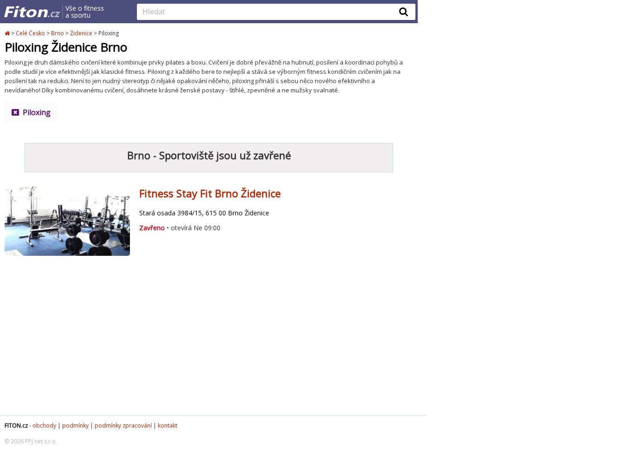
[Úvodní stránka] (8, 33)
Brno (57, 33)
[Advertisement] (208, 341)
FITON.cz (16, 425)
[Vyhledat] (403, 11)
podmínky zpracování (123, 425)
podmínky (75, 425)
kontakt (167, 425)
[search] (269, 12)
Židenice (81, 33)
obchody (44, 425)
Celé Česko (30, 33)
